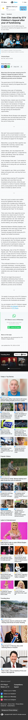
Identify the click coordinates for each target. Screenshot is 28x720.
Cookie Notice (11, 705)
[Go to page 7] (16, 368)
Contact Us (3, 705)
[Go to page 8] (17, 368)
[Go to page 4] (12, 368)
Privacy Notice (19, 704)
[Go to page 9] (18, 368)
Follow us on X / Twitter (10, 690)
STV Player (15, 308)
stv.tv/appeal (14, 306)
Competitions (18, 684)
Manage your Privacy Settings (9, 710)
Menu (5, 2)
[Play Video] (14, 40)
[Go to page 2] (10, 368)
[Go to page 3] (11, 368)
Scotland (9, 14)
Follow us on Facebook (10, 693)
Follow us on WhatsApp (10, 696)
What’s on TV (5, 687)
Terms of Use (11, 704)
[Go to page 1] (8, 368)
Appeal (16, 687)
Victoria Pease (5, 56)
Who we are (4, 704)
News (3, 14)
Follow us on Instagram (10, 699)
